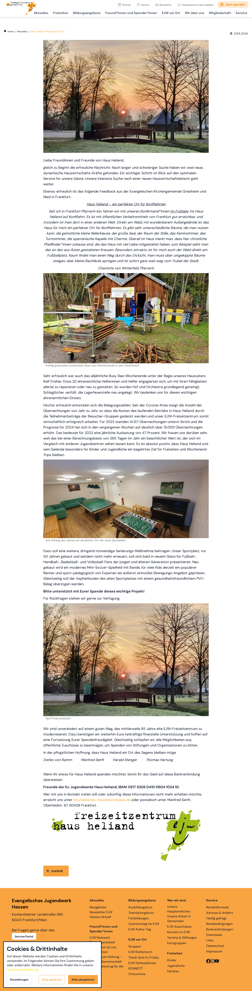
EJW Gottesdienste (142, 963)
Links (209, 940)
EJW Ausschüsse (179, 926)
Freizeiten (60, 13)
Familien (173, 971)
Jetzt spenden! (235, 4)
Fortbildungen (138, 918)
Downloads (214, 935)
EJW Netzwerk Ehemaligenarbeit (102, 939)
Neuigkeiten (98, 907)
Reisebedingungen (219, 924)
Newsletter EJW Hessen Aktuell (101, 914)
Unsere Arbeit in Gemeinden (179, 918)
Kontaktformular (217, 907)
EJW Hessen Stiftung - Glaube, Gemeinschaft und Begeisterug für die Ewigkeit (106, 964)
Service (145, 4)
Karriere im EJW (178, 932)
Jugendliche (176, 966)
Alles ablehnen (52, 979)
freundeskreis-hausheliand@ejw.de (101, 799)
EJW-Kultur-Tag (139, 929)
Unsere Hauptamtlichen (178, 909)
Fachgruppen (176, 943)
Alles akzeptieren (82, 979)
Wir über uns (194, 13)
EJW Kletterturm (140, 952)
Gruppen (134, 946)
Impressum (214, 951)
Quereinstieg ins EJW (143, 924)
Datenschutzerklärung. (23, 970)
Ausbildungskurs (140, 907)
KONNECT (135, 968)
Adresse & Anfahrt (219, 913)
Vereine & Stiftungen (182, 937)
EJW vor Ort (171, 13)
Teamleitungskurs (141, 913)
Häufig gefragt (216, 918)
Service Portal (24, 936)
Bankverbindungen (219, 929)
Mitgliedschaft (220, 13)
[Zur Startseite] (21, 8)
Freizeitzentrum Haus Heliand (197, 4)
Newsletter (165, 4)
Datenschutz (215, 946)
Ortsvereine (136, 974)
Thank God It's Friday (143, 957)
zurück (57, 871)
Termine (126, 4)
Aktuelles (41, 13)
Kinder (171, 960)
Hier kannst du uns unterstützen (103, 949)
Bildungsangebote (87, 13)
